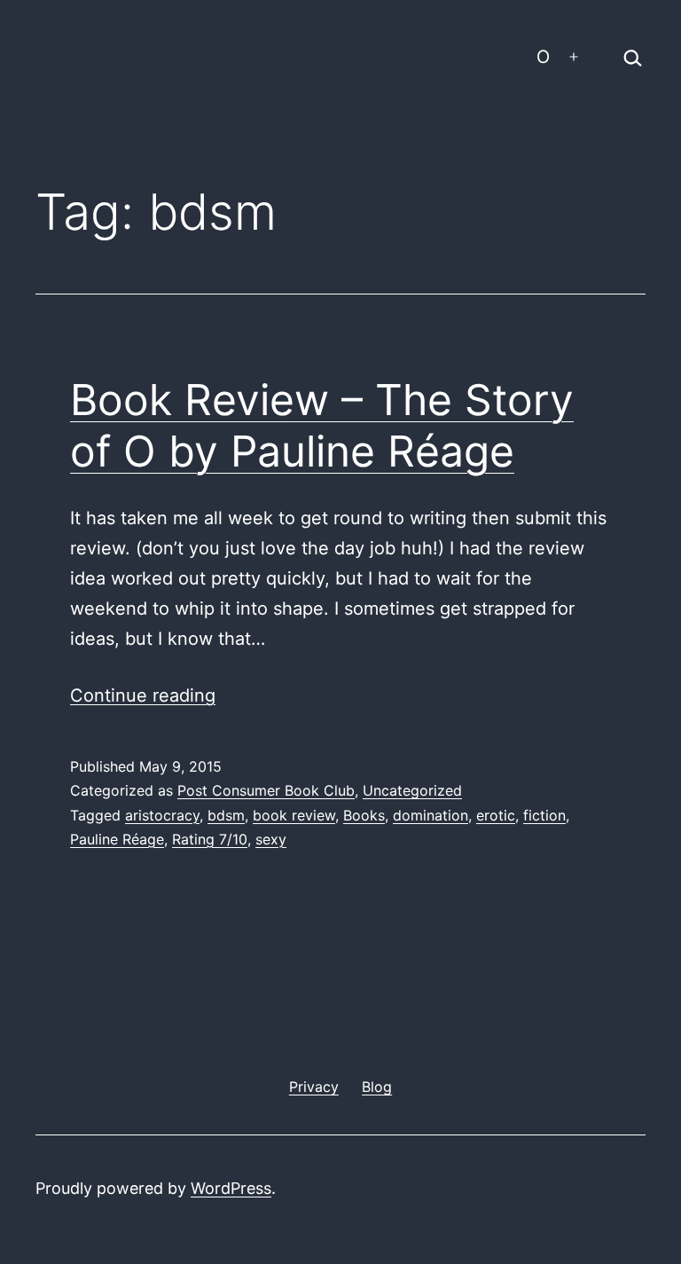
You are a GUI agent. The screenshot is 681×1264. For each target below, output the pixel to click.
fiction (544, 815)
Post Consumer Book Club (266, 790)
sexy (270, 839)
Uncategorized (412, 790)
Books (364, 815)
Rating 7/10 (209, 839)
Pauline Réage (117, 839)
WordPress (231, 1188)
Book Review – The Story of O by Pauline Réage (322, 425)
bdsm (226, 815)
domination (430, 815)
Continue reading (142, 695)
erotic (495, 815)
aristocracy (162, 815)
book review (294, 815)
